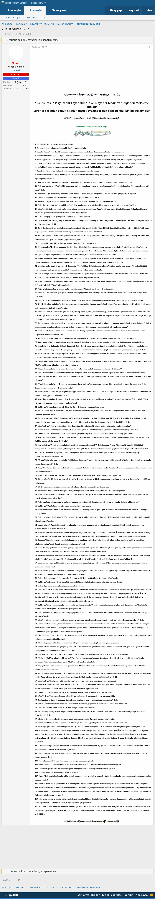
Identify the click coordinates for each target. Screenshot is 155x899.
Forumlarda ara (36, 17)
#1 (150, 47)
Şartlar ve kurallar (89, 895)
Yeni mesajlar (13, 17)
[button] (68, 10)
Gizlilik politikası (112, 895)
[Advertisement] (92, 72)
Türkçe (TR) (11, 895)
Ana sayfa (14, 10)
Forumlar (36, 10)
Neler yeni (59, 10)
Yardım (129, 895)
